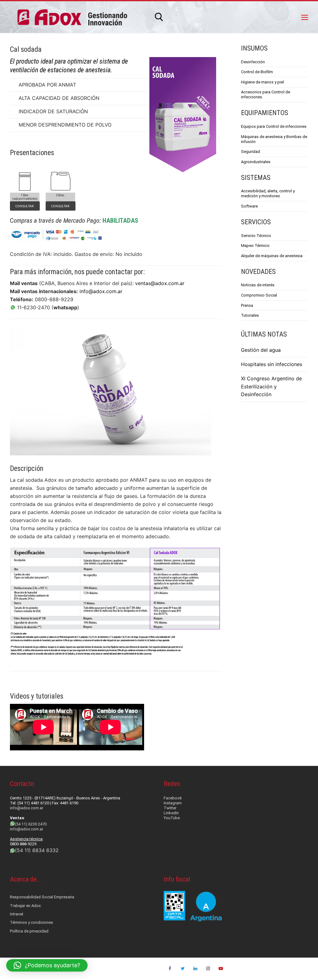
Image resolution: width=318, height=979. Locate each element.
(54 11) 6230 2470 (31, 824)
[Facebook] (170, 968)
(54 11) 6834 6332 (37, 850)
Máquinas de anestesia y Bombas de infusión (274, 139)
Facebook (173, 798)
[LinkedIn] (195, 968)
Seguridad (250, 151)
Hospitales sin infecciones (271, 364)
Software (249, 206)
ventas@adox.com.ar (159, 283)
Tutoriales (250, 315)
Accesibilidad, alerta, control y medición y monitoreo (268, 193)
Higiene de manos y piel (262, 82)
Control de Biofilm (257, 71)
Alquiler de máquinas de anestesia (271, 255)
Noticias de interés (258, 285)
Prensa (247, 305)
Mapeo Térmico (255, 245)
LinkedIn (171, 813)
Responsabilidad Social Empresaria (42, 897)
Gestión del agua (261, 350)
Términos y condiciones (31, 922)
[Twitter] (183, 968)
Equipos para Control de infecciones (274, 126)
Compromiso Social (259, 295)
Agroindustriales (255, 161)
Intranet (16, 914)
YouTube (172, 818)
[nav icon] (304, 17)
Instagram (173, 803)
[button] (47, 965)
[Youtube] (220, 968)
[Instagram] (208, 968)
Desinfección (253, 62)
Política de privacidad (29, 931)
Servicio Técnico (256, 235)
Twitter (170, 808)
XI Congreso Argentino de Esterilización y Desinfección (271, 386)
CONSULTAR (24, 206)
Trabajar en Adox (25, 905)
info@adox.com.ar (101, 291)
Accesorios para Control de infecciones (265, 94)
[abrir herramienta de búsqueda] (159, 17)
